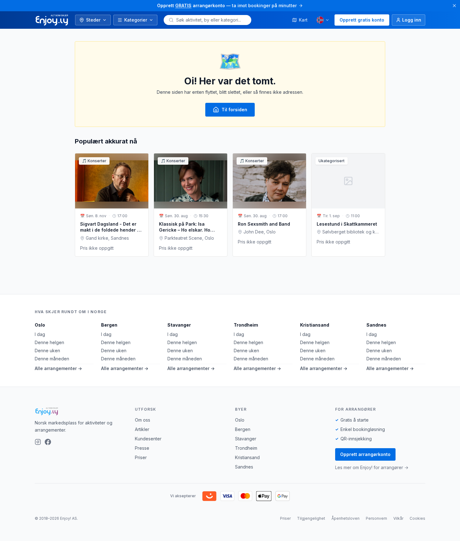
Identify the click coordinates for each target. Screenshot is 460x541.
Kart (303, 20)
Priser (141, 457)
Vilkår (398, 518)
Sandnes (376, 325)
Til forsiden (234, 109)
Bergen (109, 325)
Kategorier (135, 20)
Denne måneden (52, 358)
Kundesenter (148, 438)
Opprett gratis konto (362, 20)
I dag (40, 334)
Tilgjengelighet (311, 518)
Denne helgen (49, 342)
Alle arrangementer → (58, 368)
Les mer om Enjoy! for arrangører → (371, 467)
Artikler (142, 429)
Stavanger (179, 325)
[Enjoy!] (80, 411)
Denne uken (47, 350)
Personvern (376, 518)
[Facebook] (48, 442)
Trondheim (246, 325)
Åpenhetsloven (345, 518)
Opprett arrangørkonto (365, 454)
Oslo (40, 325)
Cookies (417, 518)
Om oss (142, 420)
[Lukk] (454, 5)
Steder (93, 20)
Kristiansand (314, 325)
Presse (142, 448)
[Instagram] (38, 442)
